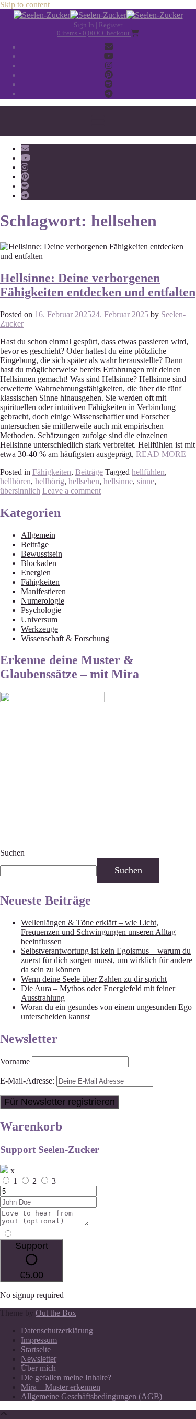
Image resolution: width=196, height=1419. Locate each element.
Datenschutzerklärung (57, 1330)
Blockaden (38, 563)
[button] (98, 121)
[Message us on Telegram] (109, 93)
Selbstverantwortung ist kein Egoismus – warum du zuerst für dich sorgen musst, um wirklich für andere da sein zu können (106, 960)
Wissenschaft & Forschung (65, 638)
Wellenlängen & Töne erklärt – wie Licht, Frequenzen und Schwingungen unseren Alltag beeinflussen (98, 932)
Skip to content (25, 4)
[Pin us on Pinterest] (109, 74)
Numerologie (42, 600)
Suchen (12, 852)
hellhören (15, 481)
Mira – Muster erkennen (60, 1386)
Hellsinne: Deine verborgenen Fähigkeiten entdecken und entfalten (97, 285)
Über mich (38, 1368)
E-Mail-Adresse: (28, 1080)
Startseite (36, 1349)
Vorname (15, 1061)
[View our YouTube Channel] (108, 56)
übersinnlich (20, 490)
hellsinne (118, 481)
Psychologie (41, 610)
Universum (39, 619)
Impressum (39, 1340)
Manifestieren (43, 591)
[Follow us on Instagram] (108, 65)
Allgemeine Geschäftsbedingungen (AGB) (91, 1396)
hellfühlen (148, 471)
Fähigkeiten (51, 471)
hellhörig (49, 481)
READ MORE (161, 454)
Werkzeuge (39, 628)
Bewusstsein (41, 553)
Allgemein (38, 535)
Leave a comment (71, 490)
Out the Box (56, 1312)
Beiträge (89, 471)
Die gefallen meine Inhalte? (66, 1377)
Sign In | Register (98, 25)
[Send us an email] (109, 46)
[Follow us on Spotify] (109, 84)
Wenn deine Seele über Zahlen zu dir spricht (94, 979)
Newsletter (38, 1358)
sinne (145, 481)
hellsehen (83, 481)
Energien (36, 572)
